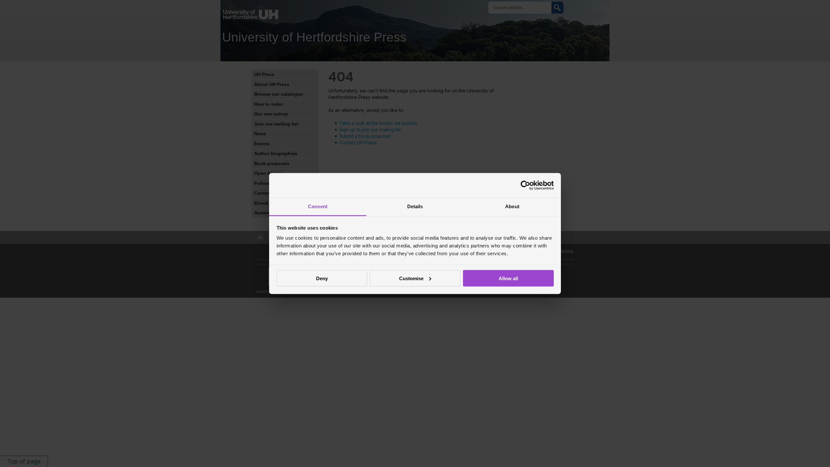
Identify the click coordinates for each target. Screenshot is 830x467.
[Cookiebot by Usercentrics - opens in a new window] (525, 185)
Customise (411, 278)
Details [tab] (415, 206)
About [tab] (512, 206)
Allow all (508, 278)
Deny (322, 278)
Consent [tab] (317, 206)
